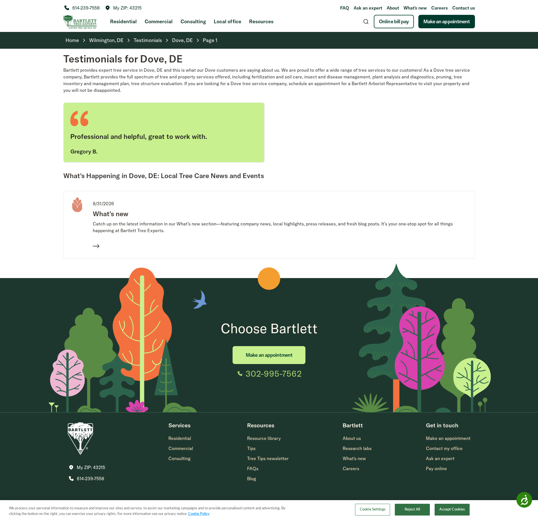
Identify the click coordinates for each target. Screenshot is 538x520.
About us (352, 438)
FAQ (344, 8)
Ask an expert (368, 8)
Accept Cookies (452, 509)
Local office (227, 21)
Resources (261, 21)
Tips (251, 448)
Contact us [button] (463, 8)
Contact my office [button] (444, 448)
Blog (251, 478)
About (393, 8)
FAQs (252, 468)
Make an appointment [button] (448, 438)
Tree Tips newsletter (268, 458)
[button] (123, 7)
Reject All (412, 509)
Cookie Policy (199, 514)
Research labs (357, 448)
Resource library (264, 438)
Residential (123, 21)
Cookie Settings (373, 509)
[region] (269, 510)
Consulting (193, 21)
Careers (439, 8)
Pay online (436, 468)
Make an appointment (446, 21)
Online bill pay (394, 21)
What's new (415, 8)
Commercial (159, 21)
